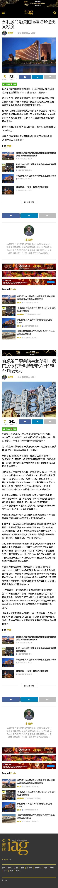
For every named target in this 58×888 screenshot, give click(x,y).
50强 (18, 870)
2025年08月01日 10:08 (26, 33)
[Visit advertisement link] (29, 3)
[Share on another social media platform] (50, 77)
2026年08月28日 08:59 (24, 179)
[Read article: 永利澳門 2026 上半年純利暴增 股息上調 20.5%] (8, 178)
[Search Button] (54, 12)
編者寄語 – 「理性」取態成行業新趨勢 (32, 187)
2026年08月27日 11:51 (24, 190)
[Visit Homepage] (29, 12)
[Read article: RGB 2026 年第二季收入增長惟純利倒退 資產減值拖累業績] (8, 167)
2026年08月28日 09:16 (24, 159)
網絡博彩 (38, 867)
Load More (29, 202)
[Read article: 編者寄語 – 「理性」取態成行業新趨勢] (8, 190)
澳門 (52, 867)
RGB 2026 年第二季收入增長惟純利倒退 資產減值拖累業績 (36, 165)
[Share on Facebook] (25, 77)
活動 (45, 867)
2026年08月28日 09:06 (24, 170)
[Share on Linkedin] (37, 77)
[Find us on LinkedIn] (6, 880)
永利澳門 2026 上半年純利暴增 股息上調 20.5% (36, 175)
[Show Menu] (3, 12)
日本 (5, 870)
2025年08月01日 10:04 (26, 377)
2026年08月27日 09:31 (30, 338)
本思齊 (10, 33)
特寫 (9, 867)
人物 (16, 867)
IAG (9, 859)
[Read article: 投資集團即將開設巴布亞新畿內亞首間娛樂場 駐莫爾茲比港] (9, 334)
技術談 (29, 867)
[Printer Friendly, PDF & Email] (9, 84)
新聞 (3, 867)
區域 (11, 870)
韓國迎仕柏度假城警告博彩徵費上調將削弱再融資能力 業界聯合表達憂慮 (36, 154)
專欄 (22, 867)
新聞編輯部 (20, 314)
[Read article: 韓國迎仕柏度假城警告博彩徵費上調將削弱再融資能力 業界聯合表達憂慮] (8, 156)
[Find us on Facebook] (2, 880)
